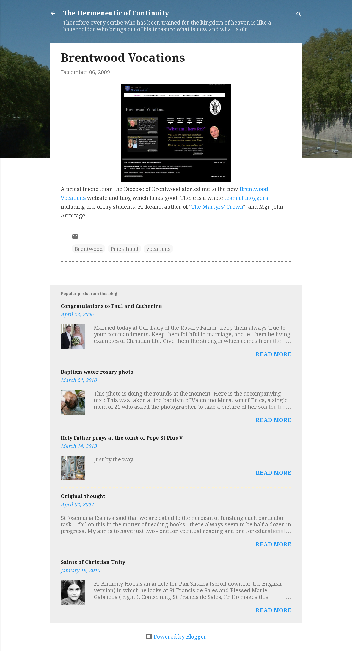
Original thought (83, 496)
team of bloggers (246, 198)
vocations (158, 249)
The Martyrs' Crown (217, 206)
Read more (273, 354)
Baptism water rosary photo (97, 372)
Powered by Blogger (179, 636)
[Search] (299, 15)
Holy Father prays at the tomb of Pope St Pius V (122, 438)
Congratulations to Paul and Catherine (111, 306)
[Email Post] (75, 238)
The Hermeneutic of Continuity (116, 13)
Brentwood (88, 249)
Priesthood (124, 249)
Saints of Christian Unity (93, 562)
